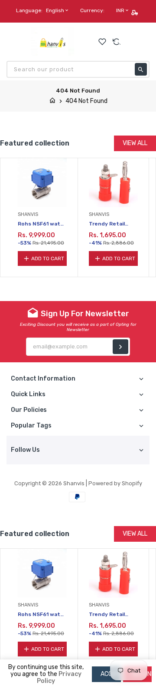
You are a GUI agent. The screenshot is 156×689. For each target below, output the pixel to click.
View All (135, 143)
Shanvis (73, 483)
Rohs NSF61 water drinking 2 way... (42, 224)
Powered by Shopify (115, 483)
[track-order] (135, 13)
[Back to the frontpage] (52, 101)
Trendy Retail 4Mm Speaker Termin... (107, 224)
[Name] (120, 346)
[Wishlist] (102, 42)
